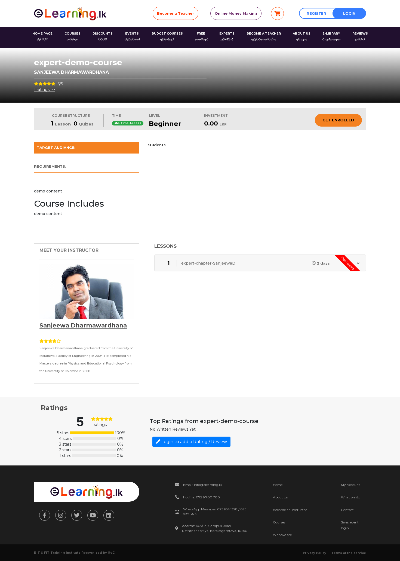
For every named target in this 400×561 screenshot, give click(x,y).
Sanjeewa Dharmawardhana (83, 325)
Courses (279, 522)
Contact (347, 510)
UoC (111, 552)
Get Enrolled (338, 120)
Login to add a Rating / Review (193, 441)
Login (349, 13)
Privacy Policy (314, 553)
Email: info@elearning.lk (202, 485)
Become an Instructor (290, 510)
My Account (350, 485)
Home (277, 485)
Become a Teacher (175, 13)
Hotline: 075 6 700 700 (201, 497)
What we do (350, 497)
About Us (280, 497)
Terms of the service (348, 553)
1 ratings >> (44, 89)
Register (316, 13)
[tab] (86, 149)
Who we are (282, 535)
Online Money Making (236, 13)
